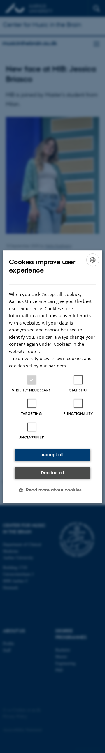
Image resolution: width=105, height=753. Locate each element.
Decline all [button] (52, 472)
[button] (52, 489)
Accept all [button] (52, 454)
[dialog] (52, 376)
